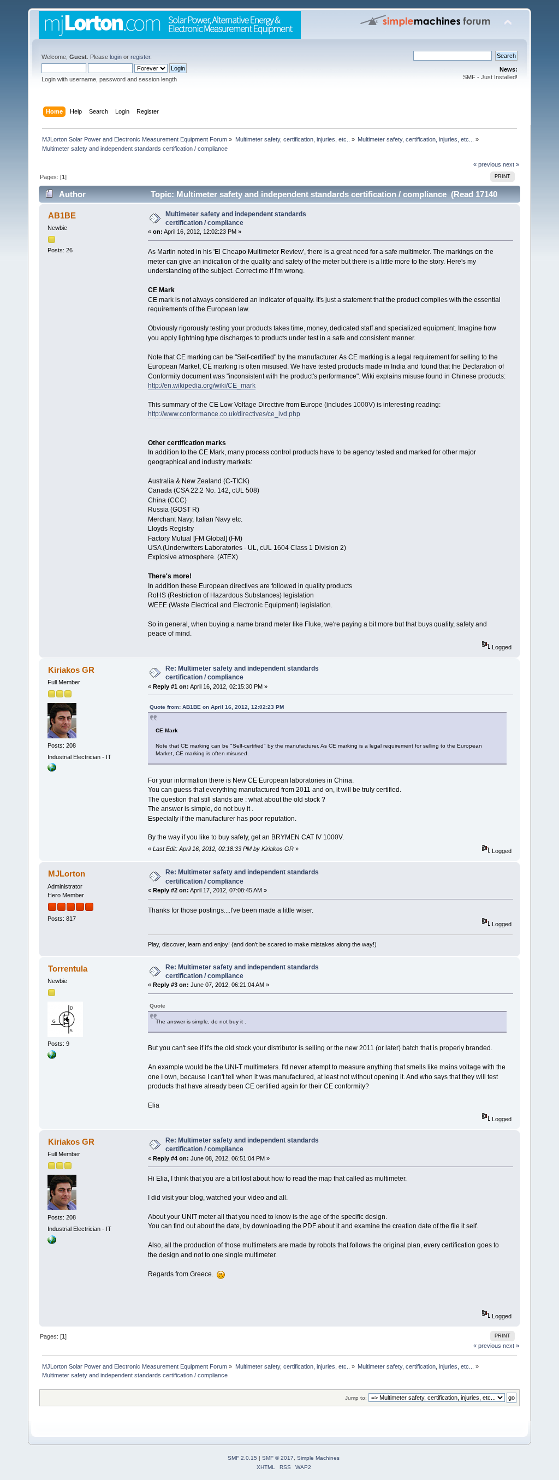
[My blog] (51, 1056)
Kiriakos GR (71, 669)
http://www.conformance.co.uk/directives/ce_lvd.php (224, 414)
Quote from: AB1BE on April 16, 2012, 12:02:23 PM (217, 707)
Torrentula (67, 968)
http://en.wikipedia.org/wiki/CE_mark (201, 385)
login (116, 57)
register (140, 57)
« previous (487, 164)
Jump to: (356, 1398)
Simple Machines (318, 1458)
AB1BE (62, 215)
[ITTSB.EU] (51, 769)
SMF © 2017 (278, 1458)
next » (511, 164)
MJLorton (66, 873)
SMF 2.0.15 (242, 1458)
